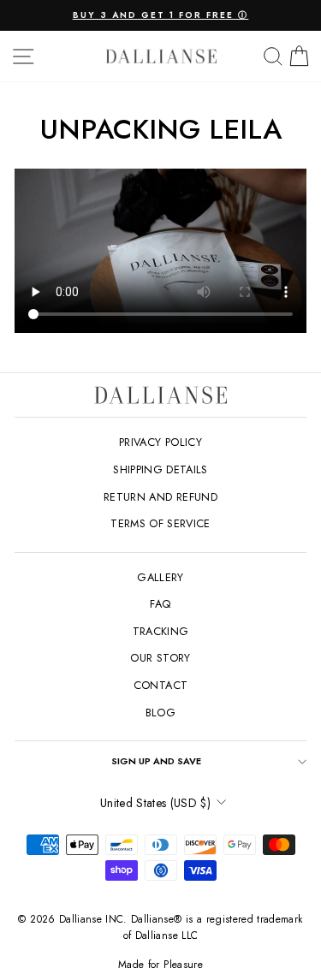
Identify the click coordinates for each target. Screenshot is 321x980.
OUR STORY (160, 658)
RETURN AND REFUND (160, 497)
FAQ (160, 604)
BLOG (160, 712)
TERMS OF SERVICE (160, 523)
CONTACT (160, 685)
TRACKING (161, 631)
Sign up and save (156, 761)
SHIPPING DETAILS (160, 469)
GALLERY (160, 577)
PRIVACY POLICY (160, 442)
